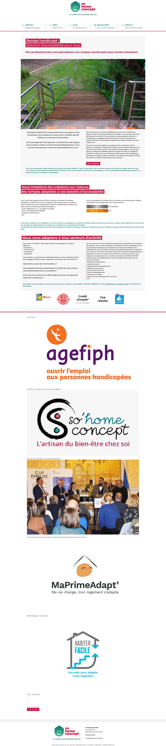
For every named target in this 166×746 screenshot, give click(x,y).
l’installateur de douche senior (116, 284)
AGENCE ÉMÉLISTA (108, 744)
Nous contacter (93, 163)
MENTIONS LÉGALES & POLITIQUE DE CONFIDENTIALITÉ (69, 744)
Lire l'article (33, 709)
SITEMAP (91, 744)
